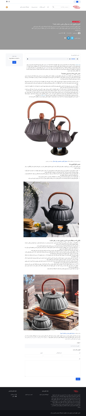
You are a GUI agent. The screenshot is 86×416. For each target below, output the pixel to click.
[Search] (53, 7)
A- (79, 1)
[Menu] (7, 7)
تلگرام (13, 396)
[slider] (47, 59)
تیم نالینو (75, 33)
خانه (48, 7)
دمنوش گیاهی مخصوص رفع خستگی (60, 161)
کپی (14, 62)
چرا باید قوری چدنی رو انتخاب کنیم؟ (67, 333)
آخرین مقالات (42, 7)
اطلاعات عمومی (75, 21)
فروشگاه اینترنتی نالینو (24, 7)
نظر (79, 359)
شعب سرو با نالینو (28, 394)
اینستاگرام (13, 394)
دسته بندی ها (34, 7)
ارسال (78, 379)
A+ (75, 1)
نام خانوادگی (59, 353)
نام (79, 353)
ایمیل (41, 353)
